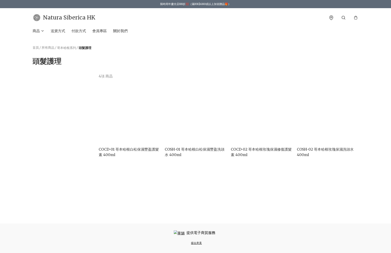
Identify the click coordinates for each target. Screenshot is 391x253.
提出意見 (196, 243)
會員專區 (99, 31)
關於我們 (120, 31)
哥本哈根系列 (66, 48)
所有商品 (48, 48)
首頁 (36, 48)
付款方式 (79, 31)
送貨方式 (58, 31)
